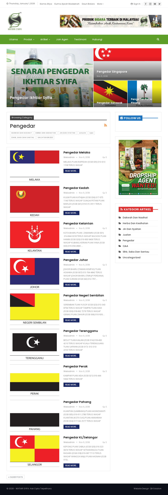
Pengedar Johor (75, 260)
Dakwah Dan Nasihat (21, 133)
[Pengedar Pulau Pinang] (144, 93)
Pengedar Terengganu (80, 331)
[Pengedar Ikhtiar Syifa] (50, 77)
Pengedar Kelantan (78, 223)
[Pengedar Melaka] (34, 166)
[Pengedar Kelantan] (34, 237)
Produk (28, 39)
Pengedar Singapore (112, 72)
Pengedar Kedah (76, 188)
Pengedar (128, 240)
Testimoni (80, 39)
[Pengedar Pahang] (34, 415)
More (99, 3)
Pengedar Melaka (76, 152)
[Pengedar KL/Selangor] (34, 451)
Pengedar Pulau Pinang (141, 101)
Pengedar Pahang (77, 402)
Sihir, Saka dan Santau (22, 137)
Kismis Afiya (46, 3)
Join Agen (62, 39)
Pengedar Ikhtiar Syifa (31, 97)
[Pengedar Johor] (34, 273)
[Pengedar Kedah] (34, 201)
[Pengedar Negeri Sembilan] (34, 309)
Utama (13, 39)
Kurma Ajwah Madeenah (66, 3)
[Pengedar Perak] (34, 380)
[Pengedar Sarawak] (110, 93)
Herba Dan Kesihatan (45, 133)
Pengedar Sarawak (109, 103)
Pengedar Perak (75, 366)
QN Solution (155, 488)
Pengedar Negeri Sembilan (83, 295)
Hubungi (97, 39)
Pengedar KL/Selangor (80, 437)
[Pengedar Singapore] (127, 64)
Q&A (91, 133)
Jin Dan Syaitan (67, 133)
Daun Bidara (88, 3)
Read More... (71, 170)
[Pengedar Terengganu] (34, 344)
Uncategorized (45, 137)
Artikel (44, 39)
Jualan (82, 133)
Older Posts (16, 477)
